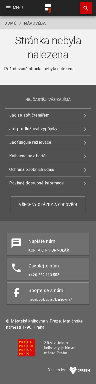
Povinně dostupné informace (36, 183)
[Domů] (48, 8)
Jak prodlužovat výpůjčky (33, 128)
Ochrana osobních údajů (31, 169)
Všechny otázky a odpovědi (48, 204)
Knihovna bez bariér (28, 155)
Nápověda (35, 23)
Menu (14, 8)
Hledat (84, 8)
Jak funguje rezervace (30, 142)
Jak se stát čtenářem (29, 115)
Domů (10, 23)
